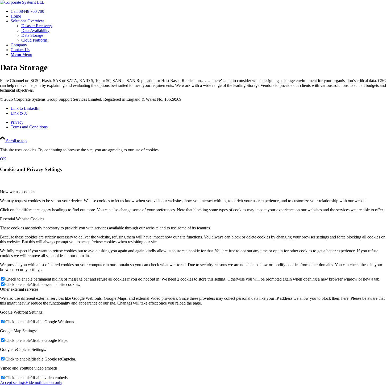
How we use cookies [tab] (17, 191)
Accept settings (13, 382)
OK (3, 159)
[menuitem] (201, 11)
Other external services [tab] (19, 289)
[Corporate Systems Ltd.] (22, 2)
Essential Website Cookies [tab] (22, 219)
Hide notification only (44, 382)
